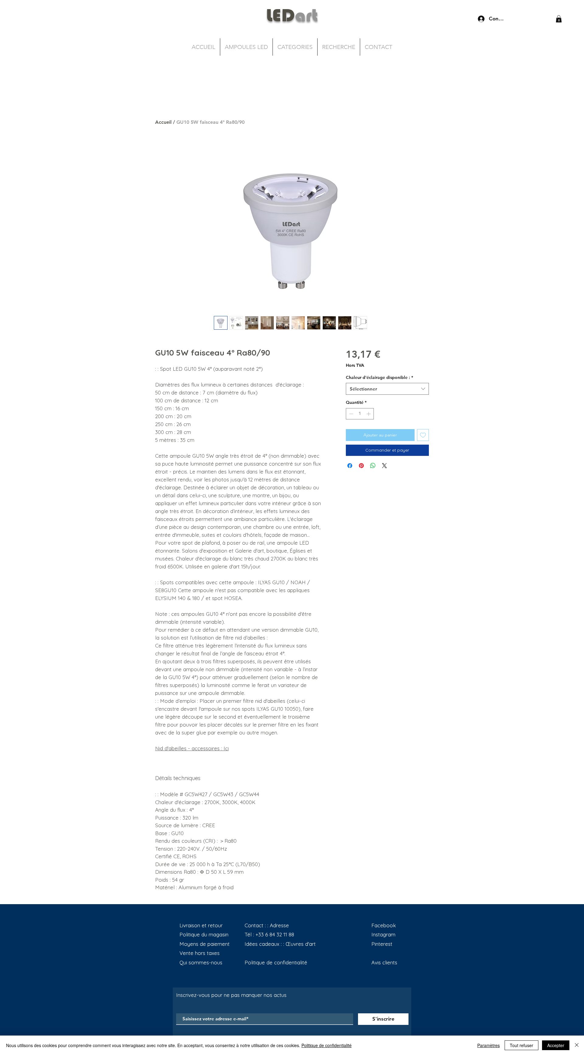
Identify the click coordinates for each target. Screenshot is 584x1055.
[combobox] (387, 389)
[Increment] (369, 413)
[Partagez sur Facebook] (349, 465)
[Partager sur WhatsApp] (373, 465)
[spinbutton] (359, 413)
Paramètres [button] (488, 1045)
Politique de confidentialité (326, 1045)
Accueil (163, 122)
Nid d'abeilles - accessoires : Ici (192, 748)
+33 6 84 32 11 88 (274, 934)
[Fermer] (576, 1045)
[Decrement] (350, 413)
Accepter (555, 1045)
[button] (559, 19)
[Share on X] (384, 465)
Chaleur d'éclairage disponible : (379, 377)
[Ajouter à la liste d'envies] (423, 435)
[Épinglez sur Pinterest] (361, 465)
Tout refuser (521, 1045)
